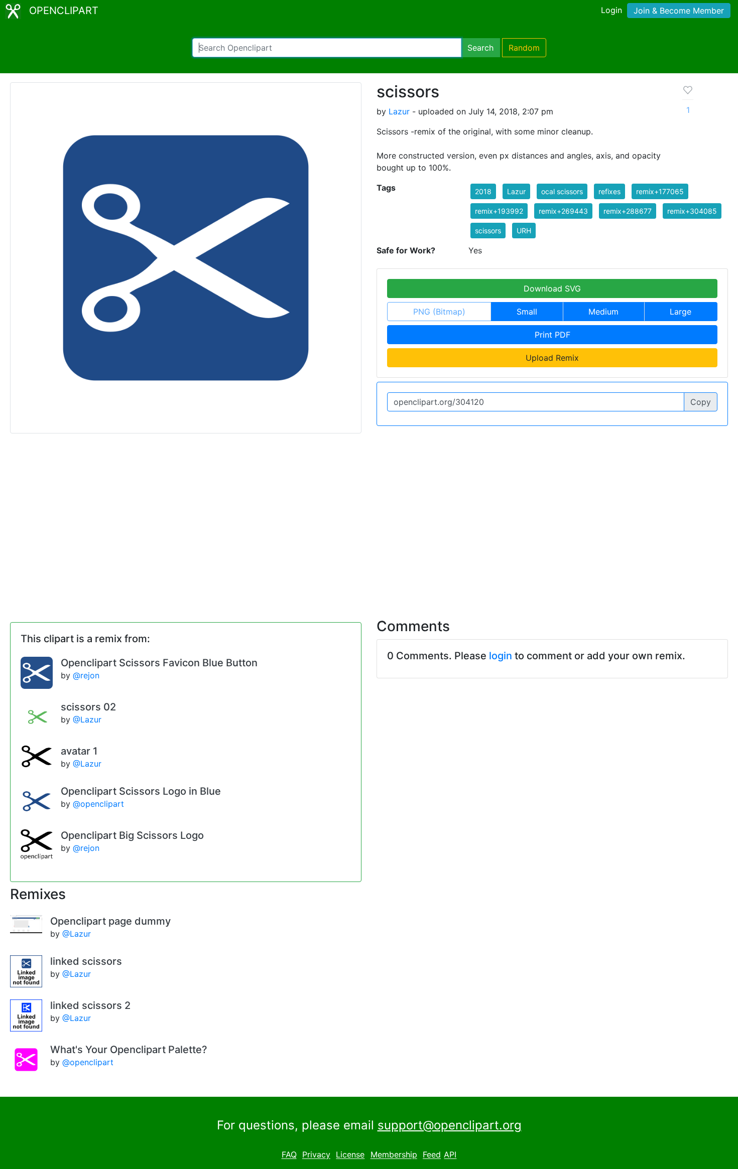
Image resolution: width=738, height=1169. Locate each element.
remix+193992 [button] (499, 211)
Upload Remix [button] (552, 358)
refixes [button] (609, 191)
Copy (700, 402)
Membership (394, 1155)
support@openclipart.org (450, 1125)
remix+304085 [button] (692, 211)
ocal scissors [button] (562, 191)
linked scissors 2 (90, 1005)
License (350, 1155)
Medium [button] (603, 312)
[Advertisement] (369, 520)
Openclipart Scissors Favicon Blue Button (159, 663)
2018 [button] (483, 191)
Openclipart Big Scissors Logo (132, 835)
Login (611, 10)
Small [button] (527, 312)
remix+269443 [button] (563, 211)
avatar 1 (79, 751)
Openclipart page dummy (110, 921)
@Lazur (87, 719)
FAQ (289, 1155)
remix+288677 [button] (627, 211)
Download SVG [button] (552, 288)
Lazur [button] (516, 191)
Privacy (316, 1155)
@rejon (86, 675)
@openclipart (98, 804)
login (500, 656)
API (450, 1155)
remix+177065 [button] (660, 191)
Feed (432, 1155)
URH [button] (524, 230)
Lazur (399, 111)
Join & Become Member (679, 11)
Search (480, 48)
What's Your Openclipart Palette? (128, 1050)
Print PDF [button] (552, 335)
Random (524, 48)
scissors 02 (88, 707)
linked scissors (86, 961)
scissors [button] (488, 230)
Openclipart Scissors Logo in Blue (141, 791)
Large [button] (680, 312)
